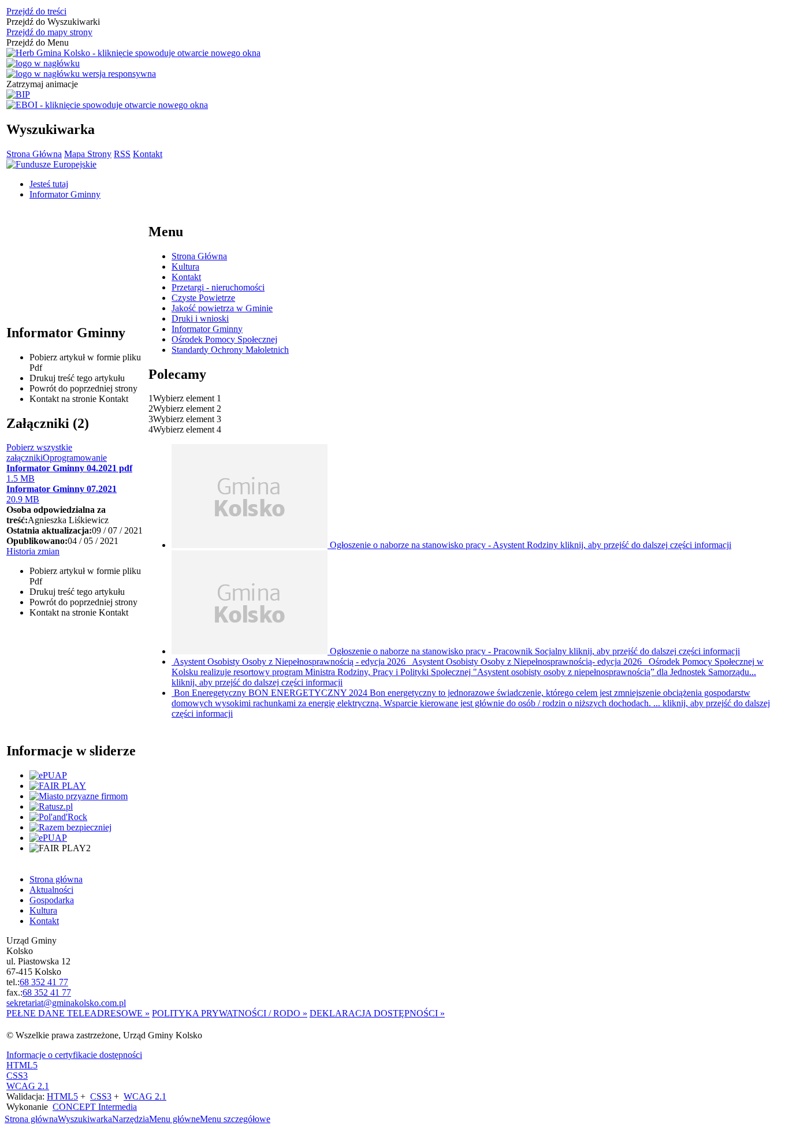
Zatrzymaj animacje (42, 84)
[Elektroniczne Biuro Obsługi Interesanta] (107, 105)
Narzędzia (130, 1119)
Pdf (85, 362)
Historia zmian (32, 551)
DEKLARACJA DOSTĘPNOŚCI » (377, 1013)
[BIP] (18, 95)
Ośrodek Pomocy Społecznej (224, 339)
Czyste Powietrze (203, 298)
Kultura (185, 266)
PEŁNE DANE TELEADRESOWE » (78, 1013)
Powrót (83, 388)
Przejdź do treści (36, 11)
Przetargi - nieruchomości (218, 287)
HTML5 (22, 1065)
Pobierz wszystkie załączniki (39, 452)
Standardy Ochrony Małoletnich (230, 350)
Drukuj (77, 378)
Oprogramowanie (75, 458)
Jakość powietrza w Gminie (222, 308)
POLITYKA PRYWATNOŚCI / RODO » (229, 1013)
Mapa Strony (87, 154)
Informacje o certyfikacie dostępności (74, 1055)
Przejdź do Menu (37, 42)
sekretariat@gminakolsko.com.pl (66, 1003)
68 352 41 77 (44, 982)
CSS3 (17, 1075)
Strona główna (31, 1119)
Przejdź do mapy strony (49, 32)
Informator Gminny (207, 329)
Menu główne (174, 1119)
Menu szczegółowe (235, 1119)
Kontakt (147, 154)
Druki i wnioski (200, 318)
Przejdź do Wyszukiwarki (53, 22)
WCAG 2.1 (27, 1086)
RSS (122, 154)
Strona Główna (34, 154)
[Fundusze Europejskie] (51, 164)
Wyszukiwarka (85, 1119)
